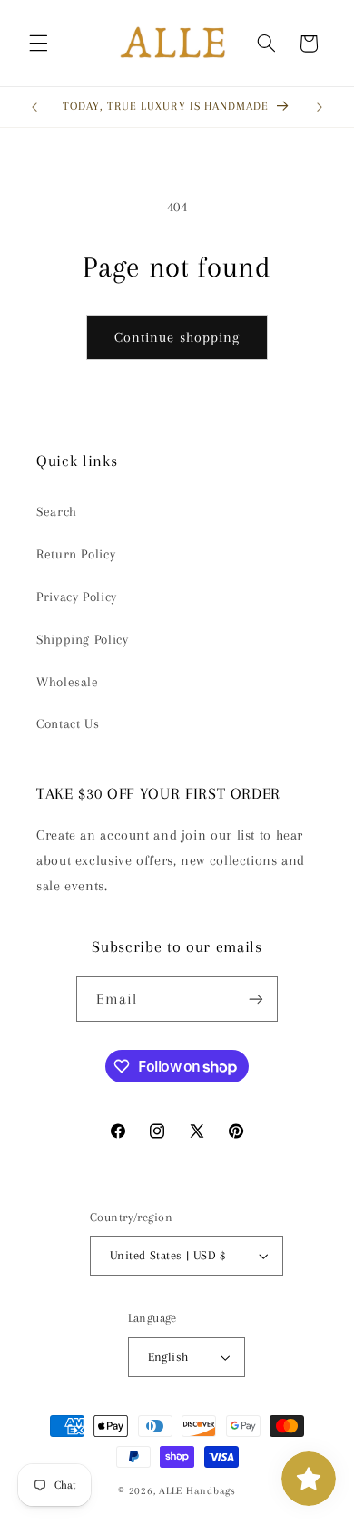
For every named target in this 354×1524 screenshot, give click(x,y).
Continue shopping (177, 337)
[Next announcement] (319, 107)
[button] (38, 43)
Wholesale (67, 682)
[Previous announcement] (34, 107)
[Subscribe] (256, 998)
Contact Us (67, 723)
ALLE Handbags (197, 1491)
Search (56, 511)
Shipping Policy (82, 639)
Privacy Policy (76, 596)
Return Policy (75, 554)
